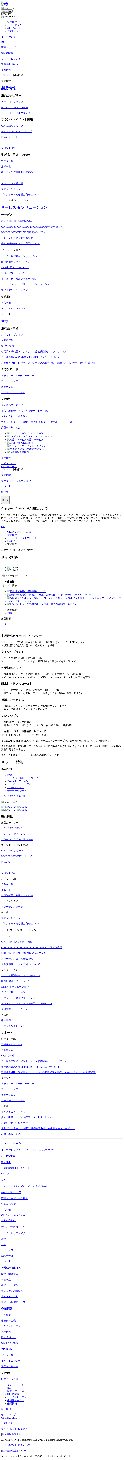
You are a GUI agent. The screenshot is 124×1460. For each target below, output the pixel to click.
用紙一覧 (6, 166)
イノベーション (35, 433)
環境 (3, 1239)
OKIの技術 (27, 442)
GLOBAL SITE (15, 28)
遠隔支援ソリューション (14, 290)
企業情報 (24, 452)
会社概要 (6, 1315)
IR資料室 (6, 1279)
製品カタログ (8, 387)
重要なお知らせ (9, 1366)
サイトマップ (14, 25)
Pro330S (11, 541)
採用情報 (12, 22)
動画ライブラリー (11, 1379)
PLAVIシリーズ (9, 137)
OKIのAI (6, 1173)
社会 (3, 1244)
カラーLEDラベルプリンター (17, 113)
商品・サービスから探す (14, 1198)
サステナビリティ (38, 446)
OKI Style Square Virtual (13, 1215)
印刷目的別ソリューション (15, 262)
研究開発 (6, 1162)
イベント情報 (8, 148)
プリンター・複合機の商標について (20, 194)
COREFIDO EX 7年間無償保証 (17, 221)
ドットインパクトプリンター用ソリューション (26, 284)
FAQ (9, 775)
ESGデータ (7, 1255)
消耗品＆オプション (12, 334)
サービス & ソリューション (24, 207)
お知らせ (7, 1348)
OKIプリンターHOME (19, 531)
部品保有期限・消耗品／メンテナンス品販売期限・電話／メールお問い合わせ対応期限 (48, 362)
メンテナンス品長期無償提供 (17, 238)
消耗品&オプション (17, 781)
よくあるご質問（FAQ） (14, 405)
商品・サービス (35, 439)
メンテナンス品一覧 (12, 183)
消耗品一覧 (7, 161)
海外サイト (7, 492)
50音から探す (8, 1204)
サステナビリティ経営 (13, 1233)
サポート (8, 321)
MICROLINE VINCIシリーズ (16, 131)
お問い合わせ (14, 31)
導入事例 (6, 302)
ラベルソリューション (13, 273)
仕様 (10, 613)
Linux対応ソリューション (15, 267)
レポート (6, 1261)
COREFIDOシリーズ (12, 126)
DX (3, 1179)
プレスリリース (9, 1355)
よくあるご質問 (9, 1296)
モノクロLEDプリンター (14, 107)
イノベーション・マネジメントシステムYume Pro (27, 1149)
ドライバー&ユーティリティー (17, 375)
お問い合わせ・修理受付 (14, 416)
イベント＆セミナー (12, 1361)
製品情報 (8, 88)
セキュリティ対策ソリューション (19, 278)
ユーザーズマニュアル (13, 392)
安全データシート (17, 790)
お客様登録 (7, 340)
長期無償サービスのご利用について (20, 243)
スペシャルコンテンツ (13, 308)
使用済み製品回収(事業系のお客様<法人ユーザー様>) (30, 357)
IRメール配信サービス (13, 1302)
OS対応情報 (7, 346)
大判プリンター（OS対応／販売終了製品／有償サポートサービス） (38, 422)
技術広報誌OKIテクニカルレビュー (20, 1168)
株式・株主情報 (9, 1285)
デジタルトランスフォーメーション (32, 436)
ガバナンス (7, 1250)
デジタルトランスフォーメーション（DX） (24, 1185)
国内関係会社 (8, 1337)
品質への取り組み (11, 427)
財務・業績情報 (9, 1274)
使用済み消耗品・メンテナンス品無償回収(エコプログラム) (33, 351)
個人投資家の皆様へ (12, 1291)
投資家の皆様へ (35, 449)
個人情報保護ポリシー (14, 1434)
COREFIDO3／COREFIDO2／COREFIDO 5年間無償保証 (31, 226)
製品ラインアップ (11, 189)
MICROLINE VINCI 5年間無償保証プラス (23, 232)
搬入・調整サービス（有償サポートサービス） (26, 410)
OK (3, 526)
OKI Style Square (9, 1343)
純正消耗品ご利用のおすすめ (17, 172)
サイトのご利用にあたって (15, 1428)
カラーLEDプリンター (13, 102)
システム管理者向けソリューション (20, 256)
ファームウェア (9, 381)
